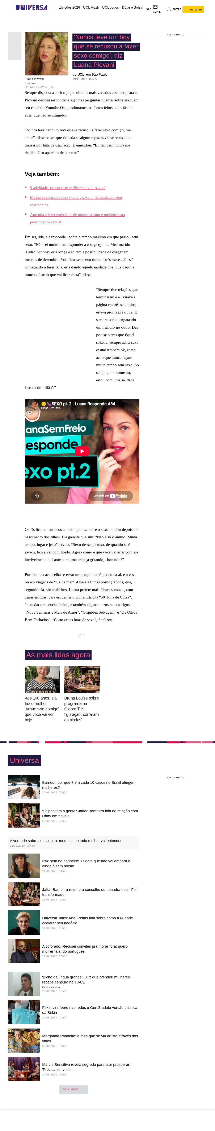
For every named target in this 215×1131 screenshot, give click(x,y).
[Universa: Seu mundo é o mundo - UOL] (31, 8)
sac (149, 9)
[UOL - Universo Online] (51, 8)
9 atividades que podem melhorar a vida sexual (67, 187)
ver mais (70, 1089)
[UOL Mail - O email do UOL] (159, 9)
